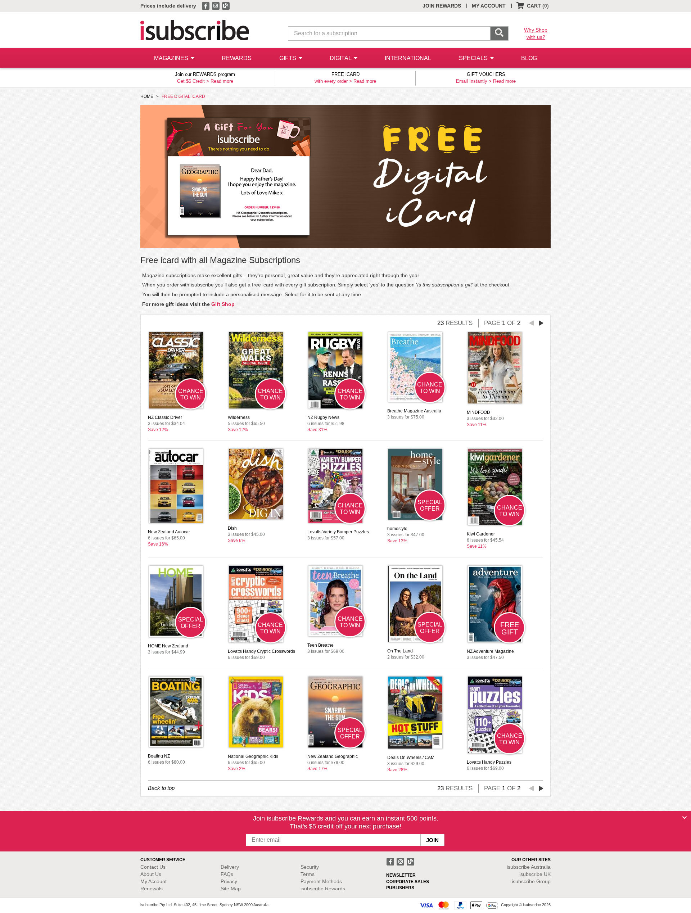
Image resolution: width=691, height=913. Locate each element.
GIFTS (288, 58)
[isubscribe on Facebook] (206, 5)
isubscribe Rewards (323, 888)
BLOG (529, 58)
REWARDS (237, 58)
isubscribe (529, 867)
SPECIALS (474, 58)
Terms (308, 874)
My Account (153, 881)
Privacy (229, 881)
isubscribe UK (535, 874)
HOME (146, 96)
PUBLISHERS (400, 887)
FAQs (227, 874)
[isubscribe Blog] (225, 5)
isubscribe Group (531, 881)
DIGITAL (341, 58)
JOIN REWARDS (442, 6)
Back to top (161, 788)
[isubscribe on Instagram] (216, 5)
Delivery (230, 867)
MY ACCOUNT (489, 6)
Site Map (231, 888)
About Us (150, 874)
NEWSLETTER (401, 875)
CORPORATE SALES (407, 881)
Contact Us (153, 867)
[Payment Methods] (459, 905)
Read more (222, 81)
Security (310, 867)
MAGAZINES (172, 58)
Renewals (151, 888)
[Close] (684, 817)
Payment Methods (321, 881)
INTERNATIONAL (408, 58)
